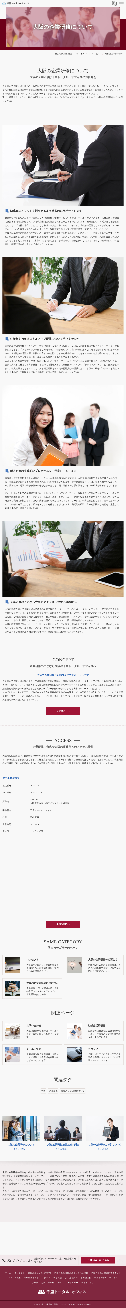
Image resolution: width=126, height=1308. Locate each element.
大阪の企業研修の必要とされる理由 (71, 1273)
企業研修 (53, 1091)
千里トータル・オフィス (106, 1278)
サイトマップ (87, 1283)
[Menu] (121, 3)
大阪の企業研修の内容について (106, 1273)
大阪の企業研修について (73, 1091)
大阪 (43, 1091)
